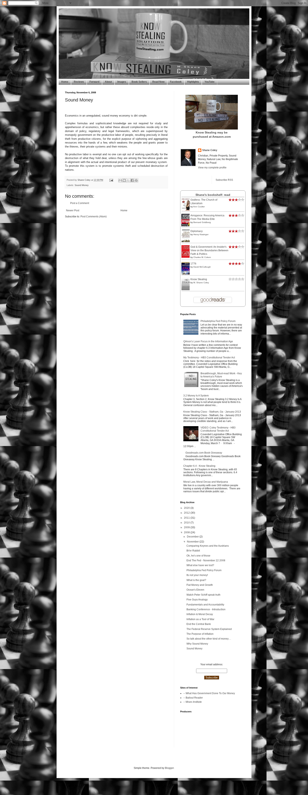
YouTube (209, 81)
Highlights (193, 81)
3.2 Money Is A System (196, 395)
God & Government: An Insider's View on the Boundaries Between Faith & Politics (209, 250)
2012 (187, 512)
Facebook (176, 81)
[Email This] (120, 180)
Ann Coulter (199, 206)
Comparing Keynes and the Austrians (207, 545)
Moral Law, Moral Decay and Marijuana (205, 481)
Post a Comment (79, 203)
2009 (187, 527)
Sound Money (82, 185)
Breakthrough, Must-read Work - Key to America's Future (221, 375)
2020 (187, 507)
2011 (187, 517)
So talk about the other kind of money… (208, 638)
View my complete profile (212, 167)
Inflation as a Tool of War (200, 619)
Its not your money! (197, 575)
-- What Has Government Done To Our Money (209, 693)
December (193, 536)
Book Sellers (139, 81)
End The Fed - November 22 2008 (205, 560)
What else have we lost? (200, 565)
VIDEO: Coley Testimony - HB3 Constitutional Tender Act (218, 429)
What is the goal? (196, 580)
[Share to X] (128, 180)
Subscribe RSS (224, 179)
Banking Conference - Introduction (205, 609)
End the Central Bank (198, 624)
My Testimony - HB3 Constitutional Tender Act (209, 357)
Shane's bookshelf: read (212, 194)
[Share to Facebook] (132, 180)
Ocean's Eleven (195, 589)
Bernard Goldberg (202, 222)
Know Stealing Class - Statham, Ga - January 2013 (212, 411)
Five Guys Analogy (197, 599)
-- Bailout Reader (193, 697)
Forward (94, 81)
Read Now (158, 81)
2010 (187, 522)
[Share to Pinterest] (136, 180)
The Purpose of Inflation (200, 633)
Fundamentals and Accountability (205, 604)
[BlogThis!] (124, 180)
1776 (193, 263)
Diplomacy (196, 231)
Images (121, 81)
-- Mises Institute (192, 701)
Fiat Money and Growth (199, 584)
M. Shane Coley (201, 282)
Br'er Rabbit (193, 550)
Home (64, 81)
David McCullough (202, 267)
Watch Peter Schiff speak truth (203, 594)
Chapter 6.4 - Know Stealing (199, 465)
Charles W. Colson (202, 257)
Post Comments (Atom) (93, 216)
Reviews (79, 81)
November (193, 541)
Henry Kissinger (200, 234)
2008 (187, 532)
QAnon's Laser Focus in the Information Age (208, 341)
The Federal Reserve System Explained (209, 629)
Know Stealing (198, 279)
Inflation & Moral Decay (199, 614)
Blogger (169, 768)
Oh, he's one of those (198, 555)
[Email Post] (111, 180)
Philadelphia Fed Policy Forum (218, 321)
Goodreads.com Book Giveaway (203, 452)
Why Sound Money (197, 643)
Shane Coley (84, 180)
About (108, 81)
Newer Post (72, 210)
